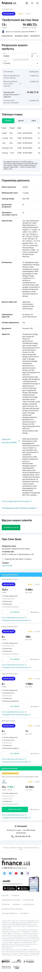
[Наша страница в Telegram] (4, 873)
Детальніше (34, 612)
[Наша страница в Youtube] (16, 873)
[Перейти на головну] (9, 3)
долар (21, 121)
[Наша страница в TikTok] (22, 873)
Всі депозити (8, 9)
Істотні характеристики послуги (16, 501)
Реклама (16, 904)
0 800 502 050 (7, 565)
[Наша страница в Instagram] (27, 873)
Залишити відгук (11, 527)
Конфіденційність (9, 913)
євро (34, 121)
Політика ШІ (28, 900)
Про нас (5, 895)
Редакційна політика (11, 900)
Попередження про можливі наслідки (18, 508)
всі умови (15, 612)
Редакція (15, 895)
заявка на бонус (15, 809)
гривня (8, 121)
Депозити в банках (16, 848)
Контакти (24, 913)
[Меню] (37, 3)
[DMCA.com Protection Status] (6, 961)
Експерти (6, 904)
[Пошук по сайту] (32, 3)
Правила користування (12, 909)
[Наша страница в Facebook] (10, 873)
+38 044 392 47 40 (22, 836)
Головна (6, 848)
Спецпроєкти (28, 904)
